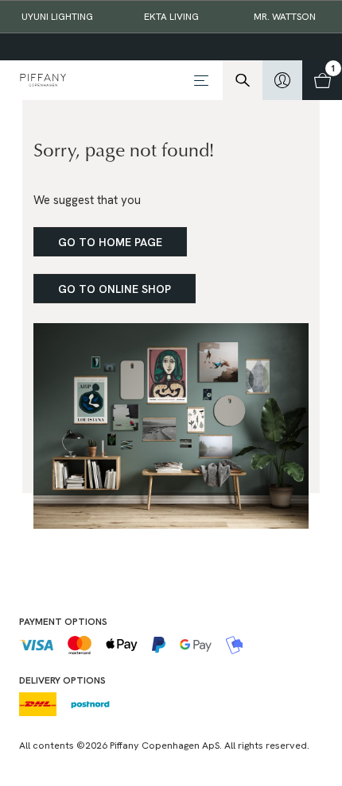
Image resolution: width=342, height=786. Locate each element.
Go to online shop (114, 289)
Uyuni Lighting (57, 16)
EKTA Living (171, 16)
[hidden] (282, 80)
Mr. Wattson (285, 16)
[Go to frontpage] (101, 80)
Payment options (63, 621)
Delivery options (62, 680)
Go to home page (110, 242)
